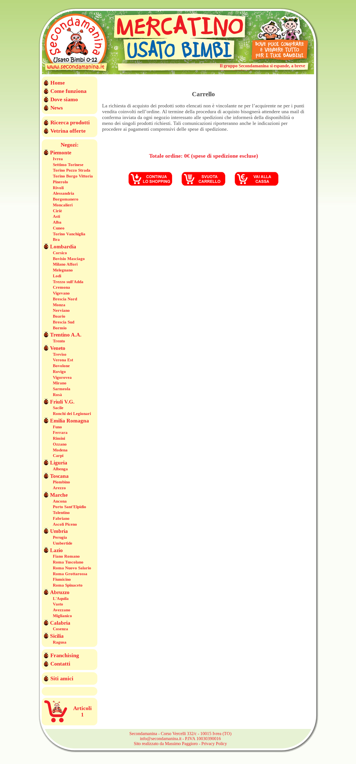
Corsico (60, 253)
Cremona (61, 287)
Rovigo (59, 371)
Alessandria (63, 193)
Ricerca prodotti (70, 122)
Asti (56, 216)
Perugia (60, 537)
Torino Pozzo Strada (71, 170)
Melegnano (63, 270)
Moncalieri (63, 205)
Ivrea (58, 159)
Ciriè (57, 211)
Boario (59, 316)
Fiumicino (62, 579)
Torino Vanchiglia (69, 234)
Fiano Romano (66, 556)
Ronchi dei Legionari (72, 413)
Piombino (61, 482)
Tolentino (61, 512)
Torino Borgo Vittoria (73, 176)
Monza (59, 305)
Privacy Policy (214, 743)
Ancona (60, 501)
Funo (57, 427)
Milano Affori (65, 264)
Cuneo (59, 228)
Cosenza (60, 629)
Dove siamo (64, 99)
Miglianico (62, 616)
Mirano (59, 383)
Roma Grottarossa (70, 574)
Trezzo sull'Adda (68, 282)
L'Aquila (61, 598)
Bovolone (61, 366)
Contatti (60, 664)
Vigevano (61, 293)
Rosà (57, 394)
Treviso (59, 354)
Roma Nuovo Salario (72, 568)
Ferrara (60, 432)
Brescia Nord (65, 299)
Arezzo (59, 488)
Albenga (60, 469)
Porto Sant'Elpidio (69, 507)
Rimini (59, 438)
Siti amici (61, 678)
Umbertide (62, 543)
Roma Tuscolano (68, 562)
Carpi (58, 455)
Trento (59, 341)
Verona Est (63, 360)
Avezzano (61, 610)
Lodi (57, 276)
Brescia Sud (63, 322)
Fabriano (61, 518)
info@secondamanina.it (160, 738)
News (56, 108)
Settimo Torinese (68, 164)
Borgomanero (65, 199)
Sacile (58, 408)
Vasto (58, 604)
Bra (56, 239)
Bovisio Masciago (69, 258)
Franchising (64, 655)
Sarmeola (61, 389)
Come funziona (68, 91)
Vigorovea (62, 377)
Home (57, 83)
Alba (57, 222)
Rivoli (58, 188)
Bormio (60, 328)
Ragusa (59, 642)
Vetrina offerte (68, 131)
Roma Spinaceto (68, 585)
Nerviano (61, 310)
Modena (60, 450)
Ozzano (60, 444)
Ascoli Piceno (65, 524)
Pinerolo (60, 182)
